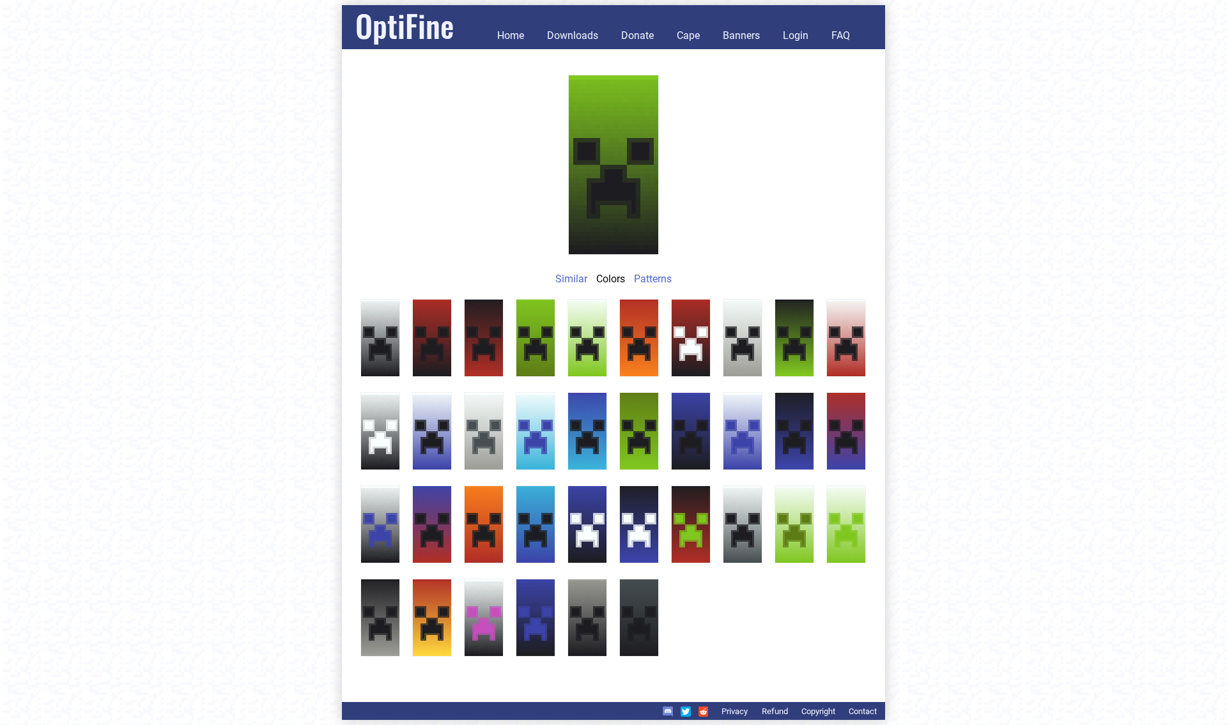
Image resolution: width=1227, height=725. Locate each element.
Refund (775, 711)
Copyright (818, 711)
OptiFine (404, 25)
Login (795, 35)
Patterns (653, 279)
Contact (863, 711)
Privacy (735, 711)
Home (510, 35)
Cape (688, 35)
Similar (571, 279)
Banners (741, 35)
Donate (637, 35)
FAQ (840, 35)
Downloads (572, 35)
